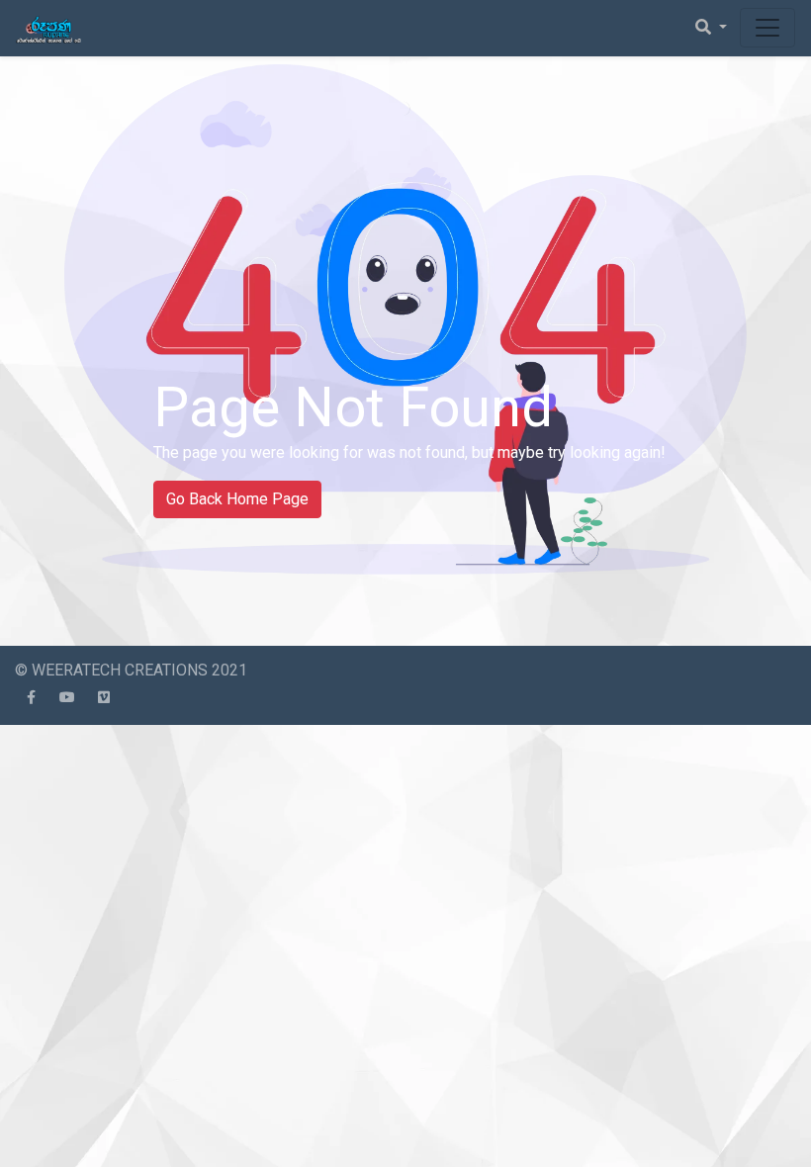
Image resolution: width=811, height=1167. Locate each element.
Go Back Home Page (237, 499)
